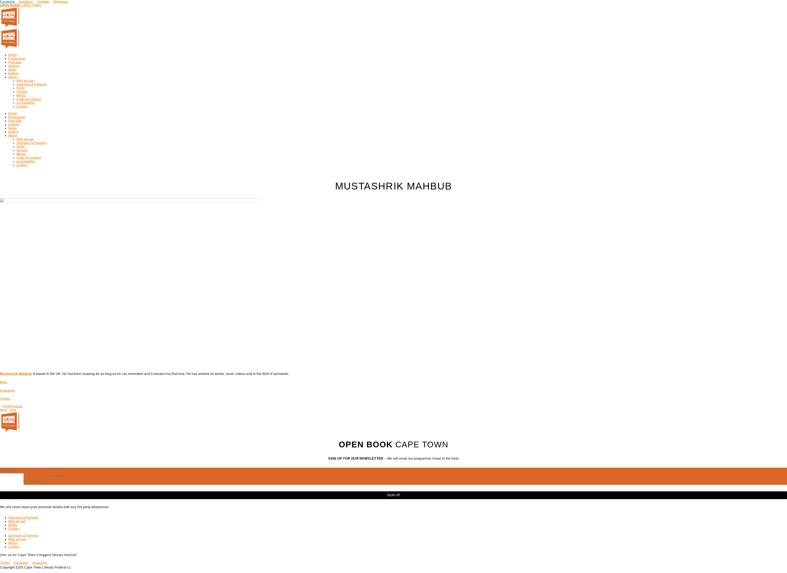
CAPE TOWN (20, 5)
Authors (13, 66)
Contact (22, 106)
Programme (16, 58)
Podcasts (15, 62)
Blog (3, 382)
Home (12, 55)
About (12, 77)
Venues (21, 92)
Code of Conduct (28, 99)
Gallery (13, 73)
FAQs (20, 88)
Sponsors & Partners (31, 84)
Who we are (25, 80)
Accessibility (25, 103)
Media (20, 95)
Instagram (7, 390)
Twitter (5, 398)
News (12, 69)
